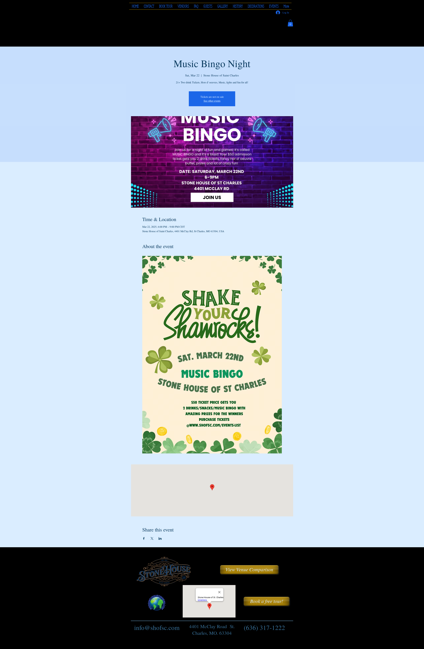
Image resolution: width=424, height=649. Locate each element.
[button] (183, 6)
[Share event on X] (152, 538)
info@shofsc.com (157, 627)
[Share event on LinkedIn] (160, 538)
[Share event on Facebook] (143, 538)
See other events (212, 100)
